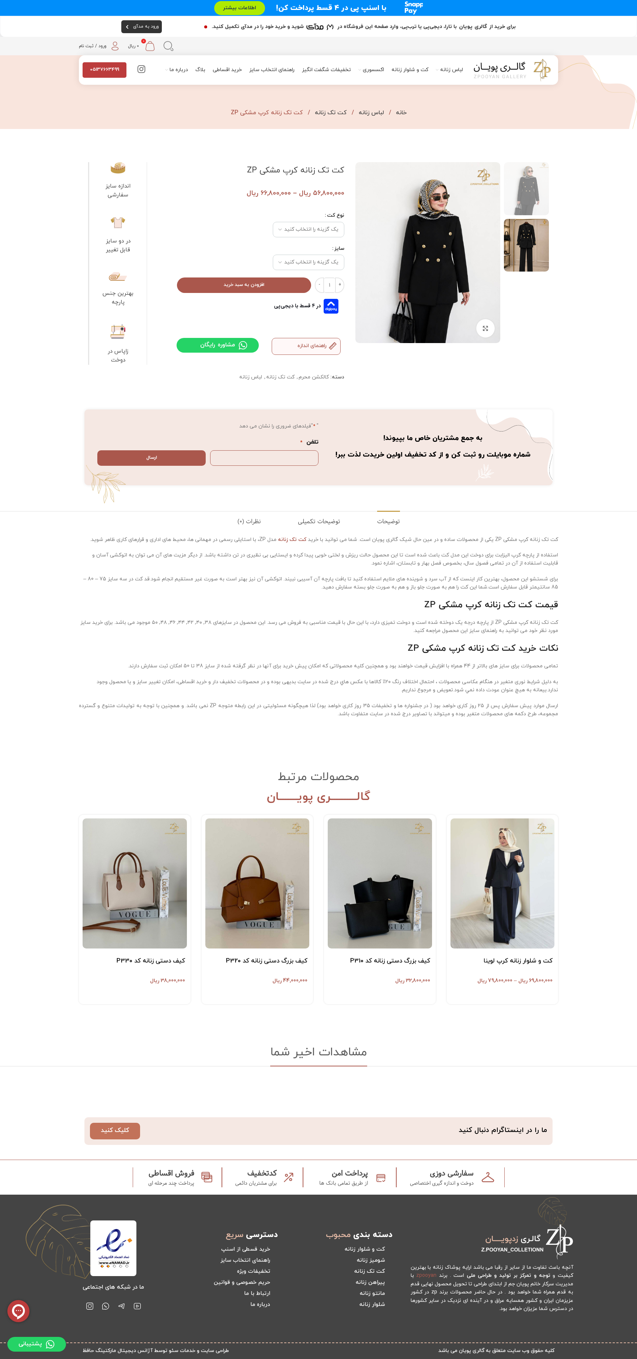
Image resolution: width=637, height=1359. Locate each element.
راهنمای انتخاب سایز (245, 1260)
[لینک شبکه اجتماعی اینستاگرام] (141, 70)
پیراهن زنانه (370, 1282)
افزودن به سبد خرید (244, 285)
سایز (339, 248)
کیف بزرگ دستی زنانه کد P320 (266, 961)
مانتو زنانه (372, 1293)
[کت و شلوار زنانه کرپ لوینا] (502, 883)
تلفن (309, 442)
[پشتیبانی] (50, 1344)
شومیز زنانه (371, 1260)
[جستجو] (168, 46)
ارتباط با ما (257, 1293)
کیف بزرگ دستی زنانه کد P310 (390, 961)
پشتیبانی (30, 1344)
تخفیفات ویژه (253, 1271)
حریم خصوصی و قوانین (242, 1282)
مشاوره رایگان (217, 345)
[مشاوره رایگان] (243, 345)
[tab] (388, 521)
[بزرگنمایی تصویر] (485, 328)
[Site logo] (512, 69)
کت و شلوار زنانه (365, 1249)
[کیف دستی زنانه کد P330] (135, 883)
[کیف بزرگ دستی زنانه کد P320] (257, 883)
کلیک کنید (115, 1130)
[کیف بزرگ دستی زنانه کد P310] (380, 883)
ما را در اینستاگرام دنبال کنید (503, 1130)
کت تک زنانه (330, 113)
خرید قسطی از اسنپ (245, 1249)
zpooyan (426, 1275)
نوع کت (335, 215)
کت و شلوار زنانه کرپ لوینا (518, 961)
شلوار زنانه (372, 1305)
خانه (400, 113)
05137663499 (104, 69)
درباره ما (260, 1305)
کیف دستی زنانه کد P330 (150, 961)
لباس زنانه (370, 113)
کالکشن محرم (314, 377)
